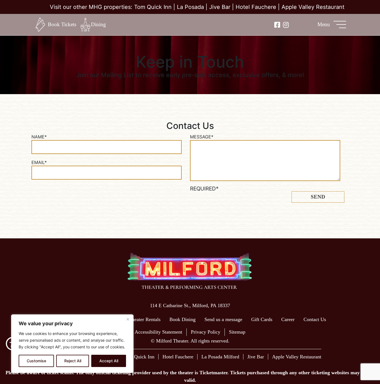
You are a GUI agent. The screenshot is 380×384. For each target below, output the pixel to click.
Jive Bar (219, 7)
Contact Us (314, 319)
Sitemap (237, 332)
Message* (201, 137)
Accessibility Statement (158, 332)
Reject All (72, 360)
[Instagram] (286, 24)
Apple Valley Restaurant (313, 7)
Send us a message (223, 319)
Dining (98, 24)
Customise (36, 360)
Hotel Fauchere (256, 7)
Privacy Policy (205, 332)
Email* (39, 162)
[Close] (127, 319)
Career (288, 319)
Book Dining (182, 319)
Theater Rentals (145, 319)
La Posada (190, 7)
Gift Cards (261, 319)
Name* (39, 137)
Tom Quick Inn (153, 7)
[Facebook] (277, 24)
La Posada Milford (220, 356)
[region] (72, 343)
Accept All (108, 360)
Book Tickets (62, 24)
